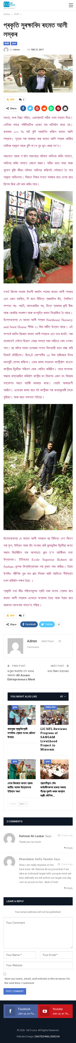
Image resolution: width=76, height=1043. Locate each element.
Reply (69, 848)
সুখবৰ (14, 43)
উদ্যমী (7, 43)
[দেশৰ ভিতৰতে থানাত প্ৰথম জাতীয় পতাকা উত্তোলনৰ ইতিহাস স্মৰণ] (22, 769)
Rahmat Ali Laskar (31, 836)
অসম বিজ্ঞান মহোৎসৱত (58, 671)
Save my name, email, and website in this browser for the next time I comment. (37, 980)
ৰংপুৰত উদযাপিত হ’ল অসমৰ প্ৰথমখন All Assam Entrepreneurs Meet (21, 675)
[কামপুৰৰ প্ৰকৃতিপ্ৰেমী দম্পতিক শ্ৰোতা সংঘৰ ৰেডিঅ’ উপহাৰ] (22, 715)
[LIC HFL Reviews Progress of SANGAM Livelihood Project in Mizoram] (54, 715)
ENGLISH (51, 707)
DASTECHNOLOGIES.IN (47, 1036)
